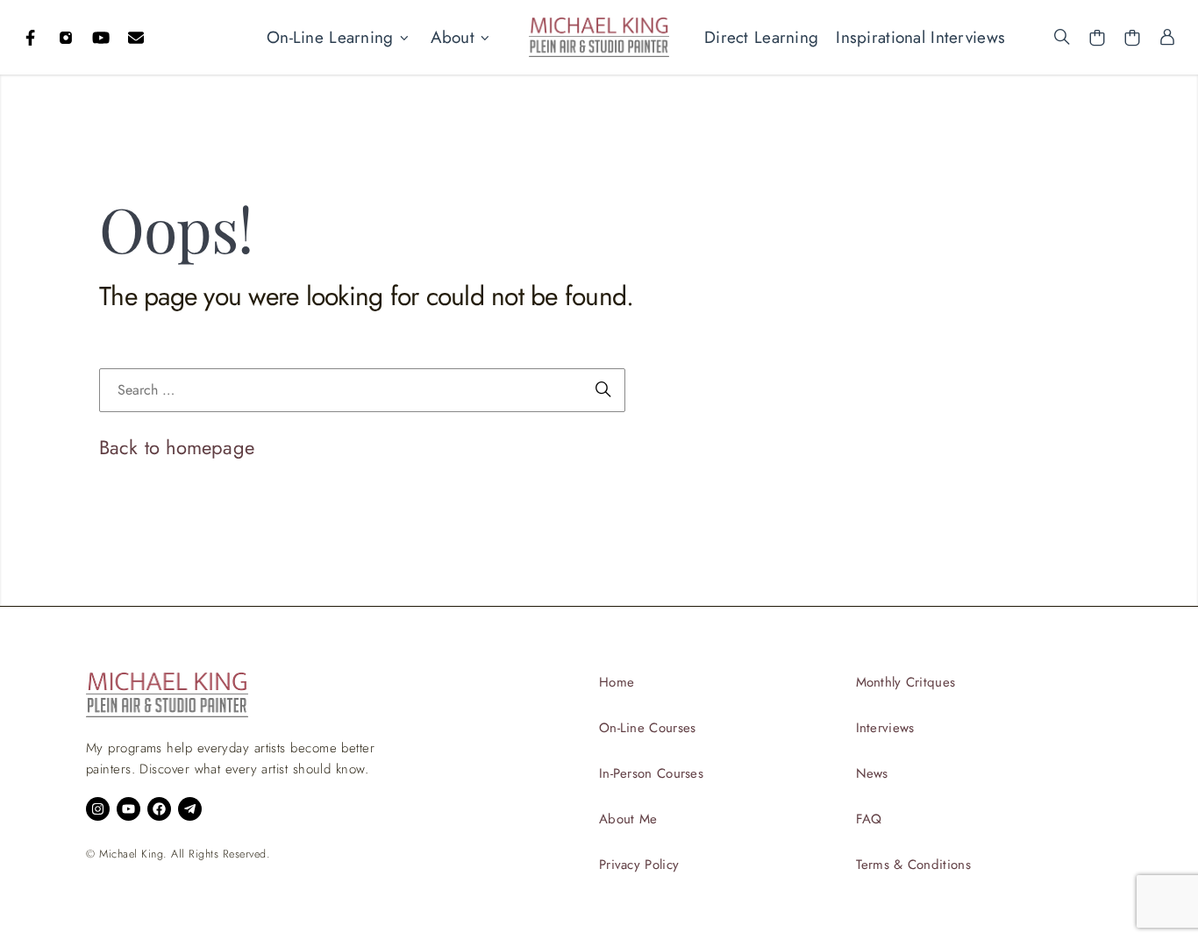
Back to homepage (176, 447)
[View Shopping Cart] (1097, 37)
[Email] (135, 37)
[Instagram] (65, 37)
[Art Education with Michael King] (599, 37)
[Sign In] (1167, 37)
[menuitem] (340, 37)
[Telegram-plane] (190, 809)
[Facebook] (30, 37)
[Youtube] (100, 37)
